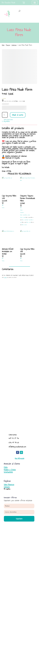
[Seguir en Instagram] (21, 452)
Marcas (8, 45)
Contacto (7, 486)
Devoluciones (8, 472)
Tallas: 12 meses (22, 217)
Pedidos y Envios (10, 469)
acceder (5, 277)
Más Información (19, 458)
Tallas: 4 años (28, 220)
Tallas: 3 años (24, 220)
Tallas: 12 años (24, 224)
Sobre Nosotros (9, 484)
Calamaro (14, 45)
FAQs (6, 467)
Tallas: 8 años (28, 222)
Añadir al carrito (17, 114)
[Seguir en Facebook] (17, 452)
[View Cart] (24, 2)
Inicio (3, 45)
